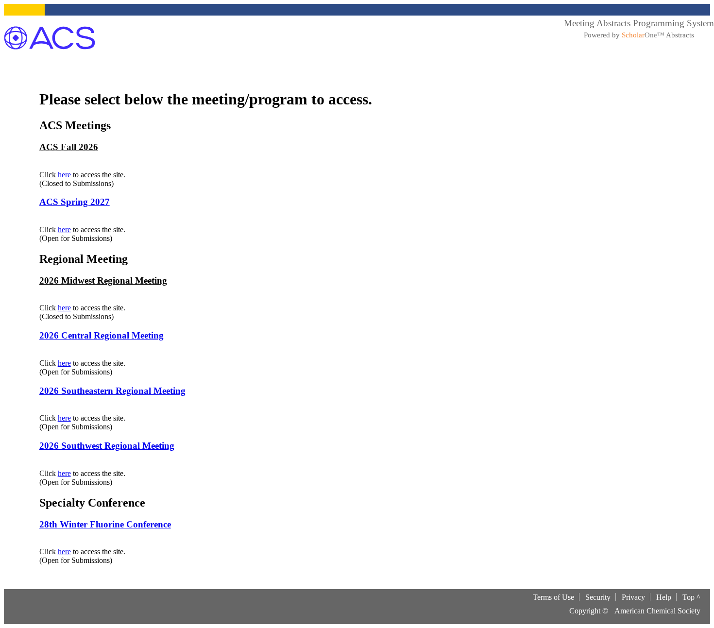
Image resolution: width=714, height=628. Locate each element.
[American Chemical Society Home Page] (49, 37)
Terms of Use (553, 597)
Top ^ (691, 597)
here (64, 174)
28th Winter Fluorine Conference (105, 524)
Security (598, 597)
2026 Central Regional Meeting (101, 335)
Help (663, 597)
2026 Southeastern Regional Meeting (112, 391)
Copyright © (588, 611)
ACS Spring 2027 (74, 202)
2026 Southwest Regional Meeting (106, 446)
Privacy (633, 597)
